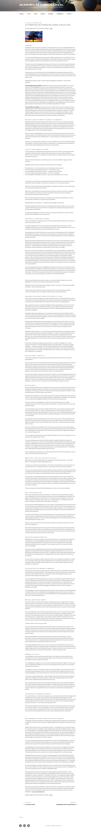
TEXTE (28, 13)
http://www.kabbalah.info (38, 791)
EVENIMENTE (60, 13)
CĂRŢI (35, 13)
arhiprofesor (37, 22)
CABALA (21, 13)
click (51, 28)
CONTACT (69, 13)
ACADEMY (50, 13)
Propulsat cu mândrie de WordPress (53, 825)
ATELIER (43, 13)
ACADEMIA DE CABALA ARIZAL (41, 4)
